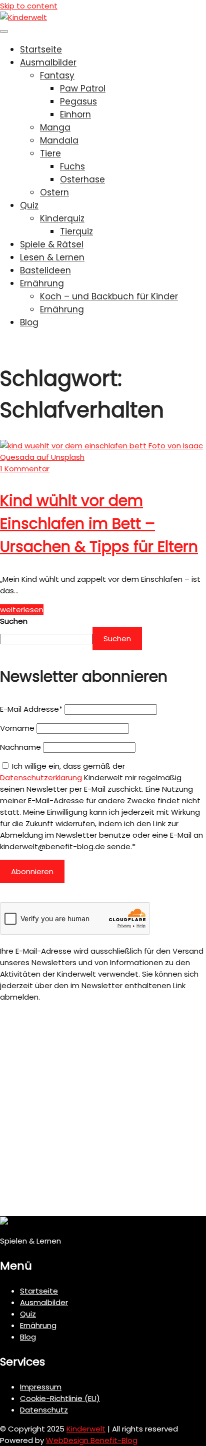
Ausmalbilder (48, 62)
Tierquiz (76, 231)
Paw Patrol (83, 88)
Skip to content (29, 5)
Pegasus (78, 101)
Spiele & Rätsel (52, 244)
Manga (55, 127)
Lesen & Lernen (52, 257)
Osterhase (82, 179)
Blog (29, 322)
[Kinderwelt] (23, 17)
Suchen (14, 621)
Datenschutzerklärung (41, 777)
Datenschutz (44, 1410)
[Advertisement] (103, 1113)
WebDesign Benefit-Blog (92, 1440)
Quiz (29, 205)
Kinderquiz (62, 218)
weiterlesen (22, 609)
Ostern (54, 192)
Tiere (50, 153)
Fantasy (57, 75)
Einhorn (75, 114)
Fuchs (72, 166)
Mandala (59, 140)
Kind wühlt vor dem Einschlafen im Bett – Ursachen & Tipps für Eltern (99, 523)
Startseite (41, 49)
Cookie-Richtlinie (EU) (60, 1398)
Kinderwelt (86, 1429)
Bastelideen (45, 270)
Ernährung (42, 283)
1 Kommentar (25, 468)
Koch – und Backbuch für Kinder (109, 296)
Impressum (41, 1387)
